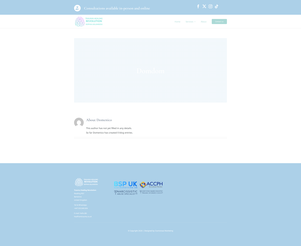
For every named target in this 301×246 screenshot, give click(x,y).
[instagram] (210, 6)
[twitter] (204, 6)
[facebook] (198, 6)
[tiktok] (216, 6)
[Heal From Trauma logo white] (86, 178)
